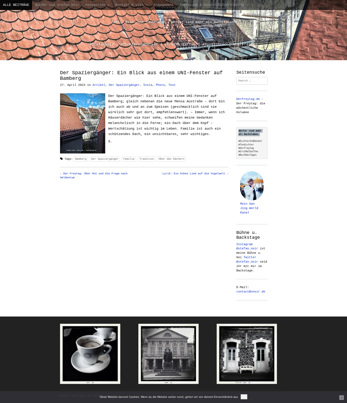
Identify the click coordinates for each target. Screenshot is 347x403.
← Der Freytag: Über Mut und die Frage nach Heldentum (94, 175)
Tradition (146, 158)
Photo (160, 85)
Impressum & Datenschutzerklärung (213, 5)
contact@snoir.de (250, 291)
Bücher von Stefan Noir (57, 5)
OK (244, 396)
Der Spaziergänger (124, 85)
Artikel (99, 85)
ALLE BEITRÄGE (16, 5)
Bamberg (80, 158)
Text (172, 85)
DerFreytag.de (248, 99)
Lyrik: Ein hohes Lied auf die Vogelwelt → (195, 173)
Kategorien (96, 5)
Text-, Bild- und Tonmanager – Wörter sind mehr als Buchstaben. (173, 22)
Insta (147, 85)
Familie (129, 158)
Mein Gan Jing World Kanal (249, 208)
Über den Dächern (171, 158)
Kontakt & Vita (130, 5)
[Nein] (341, 397)
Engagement (164, 5)
